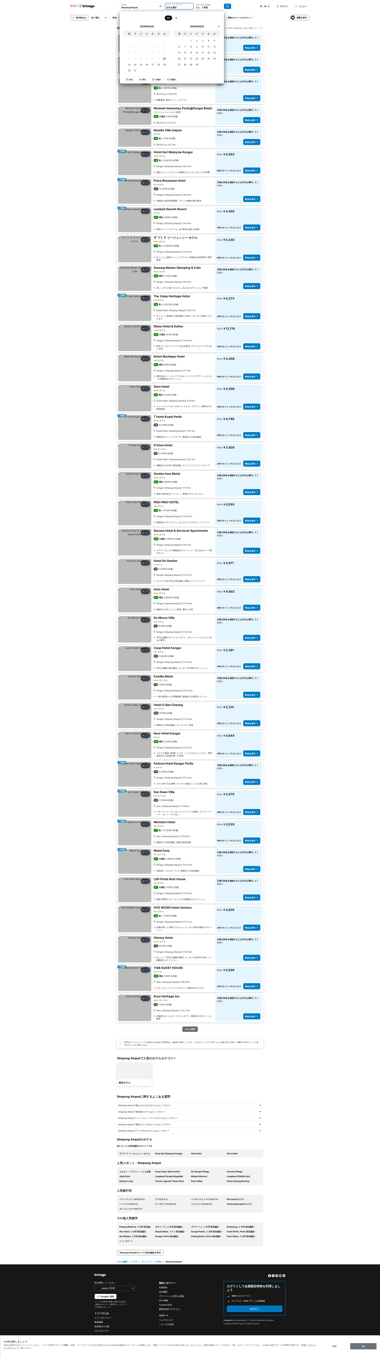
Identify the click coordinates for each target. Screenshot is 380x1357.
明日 (144, 79)
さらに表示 (124, 1241)
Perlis (159, 1261)
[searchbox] (141, 7)
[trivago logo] (83, 6)
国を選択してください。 (106, 1282)
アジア (134, 1261)
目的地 (124, 5)
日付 (168, 18)
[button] (142, 6)
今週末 (158, 79)
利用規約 (163, 1287)
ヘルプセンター (166, 1320)
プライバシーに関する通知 (171, 1296)
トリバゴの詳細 (166, 1324)
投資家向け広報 (102, 1326)
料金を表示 (250, 48)
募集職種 (99, 1322)
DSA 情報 (163, 1300)
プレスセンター (102, 1330)
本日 (131, 79)
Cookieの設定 (165, 1304)
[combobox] (141, 6)
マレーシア (146, 1261)
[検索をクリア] (160, 6)
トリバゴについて (103, 1317)
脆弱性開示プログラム (169, 1309)
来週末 (173, 79)
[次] (218, 26)
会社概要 (163, 1291)
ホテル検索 (122, 1261)
